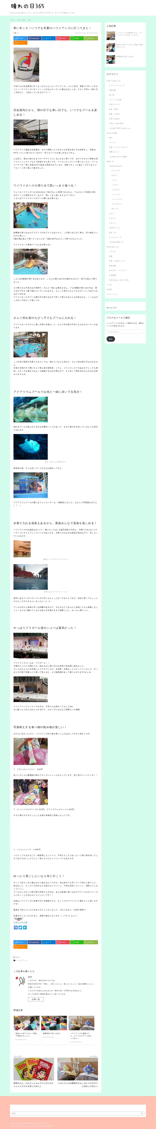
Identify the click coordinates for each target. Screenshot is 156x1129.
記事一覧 (36, 999)
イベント (112, 142)
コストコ (112, 223)
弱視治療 (112, 90)
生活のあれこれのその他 (119, 280)
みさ (18, 33)
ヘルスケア (115, 189)
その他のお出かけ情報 (118, 156)
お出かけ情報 (112, 133)
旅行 (111, 137)
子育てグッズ (114, 104)
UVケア (114, 175)
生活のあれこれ (113, 246)
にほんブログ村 (20, 922)
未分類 (109, 289)
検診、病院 (113, 109)
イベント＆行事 (115, 99)
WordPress (49, 1126)
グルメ (111, 213)
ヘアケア (115, 185)
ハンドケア (115, 194)
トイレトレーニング (117, 85)
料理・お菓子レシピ (117, 261)
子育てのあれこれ (114, 80)
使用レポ (110, 161)
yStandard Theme (16, 1126)
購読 (110, 339)
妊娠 (111, 256)
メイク (114, 180)
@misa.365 (111, 307)
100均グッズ (114, 227)
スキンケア (115, 170)
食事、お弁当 (114, 114)
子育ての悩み (114, 118)
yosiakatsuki (30, 1126)
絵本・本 (112, 232)
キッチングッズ (115, 237)
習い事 (111, 95)
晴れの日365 (27, 1123)
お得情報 (112, 275)
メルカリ (112, 251)
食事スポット (114, 151)
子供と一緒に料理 (116, 123)
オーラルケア (116, 204)
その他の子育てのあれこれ (119, 128)
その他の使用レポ (116, 242)
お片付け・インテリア (118, 270)
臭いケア (115, 208)
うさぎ (109, 284)
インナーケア (116, 199)
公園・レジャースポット (119, 147)
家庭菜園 (112, 265)
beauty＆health (115, 166)
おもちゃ (112, 218)
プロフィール (112, 294)
